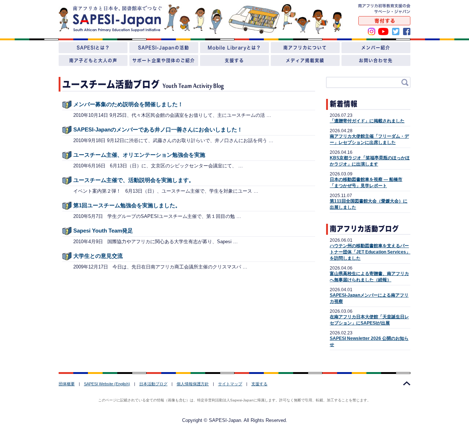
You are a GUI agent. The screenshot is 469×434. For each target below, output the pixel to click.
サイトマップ (230, 384)
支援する (259, 384)
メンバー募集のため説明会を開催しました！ (128, 104)
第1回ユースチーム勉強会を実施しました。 (127, 205)
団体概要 (67, 384)
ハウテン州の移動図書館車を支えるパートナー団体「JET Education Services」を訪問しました (370, 252)
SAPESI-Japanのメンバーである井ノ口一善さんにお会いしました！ (158, 129)
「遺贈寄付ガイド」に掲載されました (367, 120)
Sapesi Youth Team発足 (103, 230)
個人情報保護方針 (193, 384)
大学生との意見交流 (98, 256)
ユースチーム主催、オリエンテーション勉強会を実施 (139, 155)
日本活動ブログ (153, 384)
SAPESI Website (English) (107, 384)
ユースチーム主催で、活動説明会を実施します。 (133, 180)
